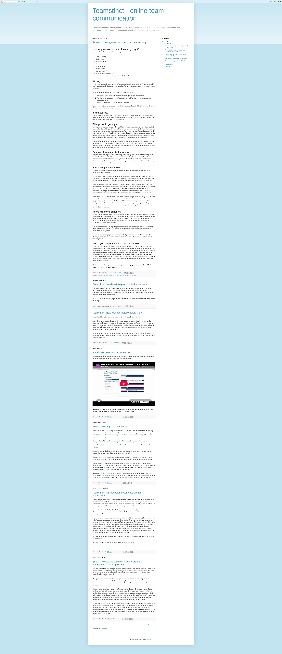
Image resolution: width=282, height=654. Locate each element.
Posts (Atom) (104, 628)
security (134, 275)
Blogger (149, 640)
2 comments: (116, 618)
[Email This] (125, 273)
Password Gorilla (128, 157)
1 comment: (116, 342)
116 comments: (117, 272)
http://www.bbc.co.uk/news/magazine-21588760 (112, 435)
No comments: (117, 306)
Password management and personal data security (119, 42)
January (168, 67)
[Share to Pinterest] (133, 273)
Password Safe (106, 157)
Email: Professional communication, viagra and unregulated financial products (117, 563)
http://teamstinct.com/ (107, 473)
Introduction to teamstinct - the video (112, 352)
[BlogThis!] (127, 273)
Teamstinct (142, 595)
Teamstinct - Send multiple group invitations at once (120, 284)
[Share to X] (129, 273)
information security (103, 275)
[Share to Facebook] (131, 273)
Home (120, 625)
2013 (165, 41)
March (167, 43)
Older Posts (151, 625)
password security (119, 275)
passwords (128, 275)
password (111, 275)
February (168, 64)
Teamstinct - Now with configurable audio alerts (118, 312)
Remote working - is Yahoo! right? (110, 426)
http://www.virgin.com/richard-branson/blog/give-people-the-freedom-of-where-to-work (120, 443)
